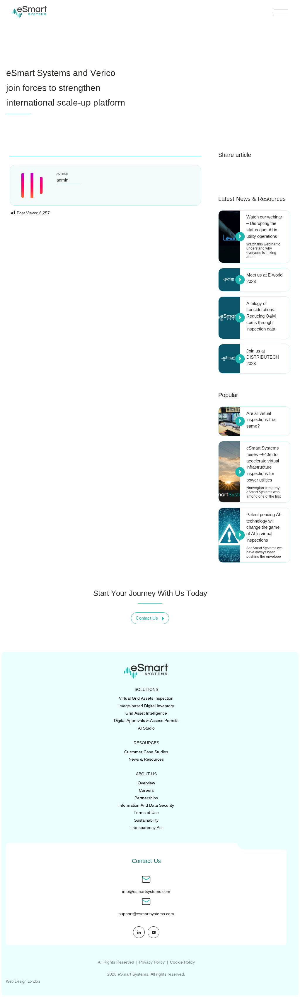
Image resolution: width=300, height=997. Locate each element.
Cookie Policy (182, 962)
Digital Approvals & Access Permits (146, 720)
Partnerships (146, 798)
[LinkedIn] (241, 172)
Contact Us (147, 618)
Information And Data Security (146, 805)
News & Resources (146, 759)
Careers (146, 790)
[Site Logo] (29, 12)
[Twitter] (258, 172)
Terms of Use (146, 812)
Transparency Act (146, 827)
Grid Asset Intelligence (146, 713)
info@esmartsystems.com (146, 891)
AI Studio (146, 728)
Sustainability (146, 820)
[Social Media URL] (139, 932)
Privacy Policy (152, 962)
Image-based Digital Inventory (146, 705)
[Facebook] (224, 172)
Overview (146, 783)
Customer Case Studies (146, 752)
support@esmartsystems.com (146, 914)
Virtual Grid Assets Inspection (146, 698)
